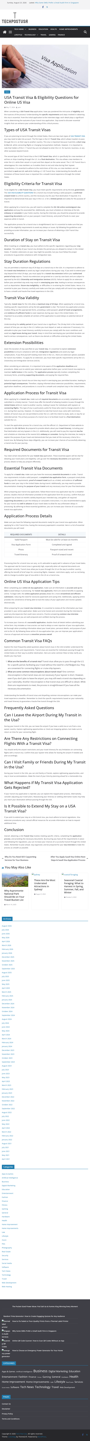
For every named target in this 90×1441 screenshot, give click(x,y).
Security (5, 1255)
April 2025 (6, 988)
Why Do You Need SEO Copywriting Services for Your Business (20, 859)
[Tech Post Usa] (5, 32)
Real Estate (6, 1251)
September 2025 (8, 968)
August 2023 (7, 1066)
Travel (44, 35)
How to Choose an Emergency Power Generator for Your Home (37, 1350)
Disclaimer (6, 1409)
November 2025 (8, 961)
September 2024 (8, 1015)
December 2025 (8, 957)
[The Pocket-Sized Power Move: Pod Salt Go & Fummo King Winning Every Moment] (6, 1309)
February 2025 (7, 996)
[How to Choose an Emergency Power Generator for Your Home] (6, 1353)
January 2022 (7, 1139)
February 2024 (7, 1042)
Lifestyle (18, 35)
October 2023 (7, 1058)
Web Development (9, 1283)
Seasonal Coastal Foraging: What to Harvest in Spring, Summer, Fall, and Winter (74, 886)
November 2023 (8, 1054)
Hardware (6, 1216)
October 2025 (7, 965)
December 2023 (8, 1050)
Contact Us (6, 1404)
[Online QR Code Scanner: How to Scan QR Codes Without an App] (6, 1343)
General (5, 1213)
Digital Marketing (8, 1185)
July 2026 (5, 930)
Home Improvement (9, 1224)
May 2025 (5, 984)
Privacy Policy (7, 1414)
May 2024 (5, 1031)
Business (32, 29)
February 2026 (7, 949)
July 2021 (5, 1147)
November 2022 (8, 1101)
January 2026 (7, 953)
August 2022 (7, 1112)
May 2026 (5, 937)
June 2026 (6, 934)
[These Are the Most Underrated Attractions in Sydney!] (36, 874)
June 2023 (6, 1073)
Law (3, 1232)
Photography (7, 1248)
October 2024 (7, 1011)
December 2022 (8, 1097)
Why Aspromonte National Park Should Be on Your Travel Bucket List (14, 895)
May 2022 (5, 1124)
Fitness (4, 1205)
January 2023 (7, 1093)
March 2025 (6, 992)
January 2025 (7, 1000)
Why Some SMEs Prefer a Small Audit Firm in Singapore (57, 3)
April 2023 (6, 1081)
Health (53, 29)
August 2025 (7, 972)
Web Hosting (7, 1286)
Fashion (5, 1197)
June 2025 (6, 980)
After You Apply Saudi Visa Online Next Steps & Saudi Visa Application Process (68, 859)
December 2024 (8, 1003)
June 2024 (6, 1027)
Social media (7, 1263)
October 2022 (7, 1105)
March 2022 (6, 1132)
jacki (19, 107)
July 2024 (5, 1023)
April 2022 (6, 1128)
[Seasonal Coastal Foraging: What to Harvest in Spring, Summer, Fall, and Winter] (70, 874)
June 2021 (6, 1151)
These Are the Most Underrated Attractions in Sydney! (44, 885)
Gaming (52, 35)
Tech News (19, 29)
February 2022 (7, 1136)
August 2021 (7, 1143)
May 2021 (5, 1155)
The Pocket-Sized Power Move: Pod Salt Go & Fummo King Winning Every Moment (45, 1306)
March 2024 (6, 1038)
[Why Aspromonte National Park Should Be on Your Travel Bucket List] (15, 874)
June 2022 (6, 1120)
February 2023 (7, 1089)
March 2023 (6, 1085)
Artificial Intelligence (10, 1178)
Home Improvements (68, 29)
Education (43, 29)
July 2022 (5, 1116)
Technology (30, 35)
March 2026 (6, 945)
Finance (61, 35)
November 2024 (8, 1007)
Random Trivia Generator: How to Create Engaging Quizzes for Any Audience (34, 1316)
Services (5, 1259)
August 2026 (7, 926)
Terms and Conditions (11, 1419)
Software (5, 1267)
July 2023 (5, 1070)
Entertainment (7, 1193)
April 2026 (6, 941)
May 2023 (5, 1077)
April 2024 (6, 1035)
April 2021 (6, 1159)
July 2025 (5, 976)
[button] (25, 29)
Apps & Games (7, 1174)
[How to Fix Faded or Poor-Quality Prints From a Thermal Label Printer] (6, 1324)
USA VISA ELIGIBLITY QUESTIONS (20, 193)
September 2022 (8, 1108)
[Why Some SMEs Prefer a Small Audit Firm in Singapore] (6, 1333)
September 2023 (8, 1062)
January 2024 (7, 1046)
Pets (3, 1244)
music (4, 1240)
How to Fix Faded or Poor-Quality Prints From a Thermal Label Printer (40, 1321)
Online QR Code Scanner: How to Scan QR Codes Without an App (38, 1341)
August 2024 (7, 1019)
